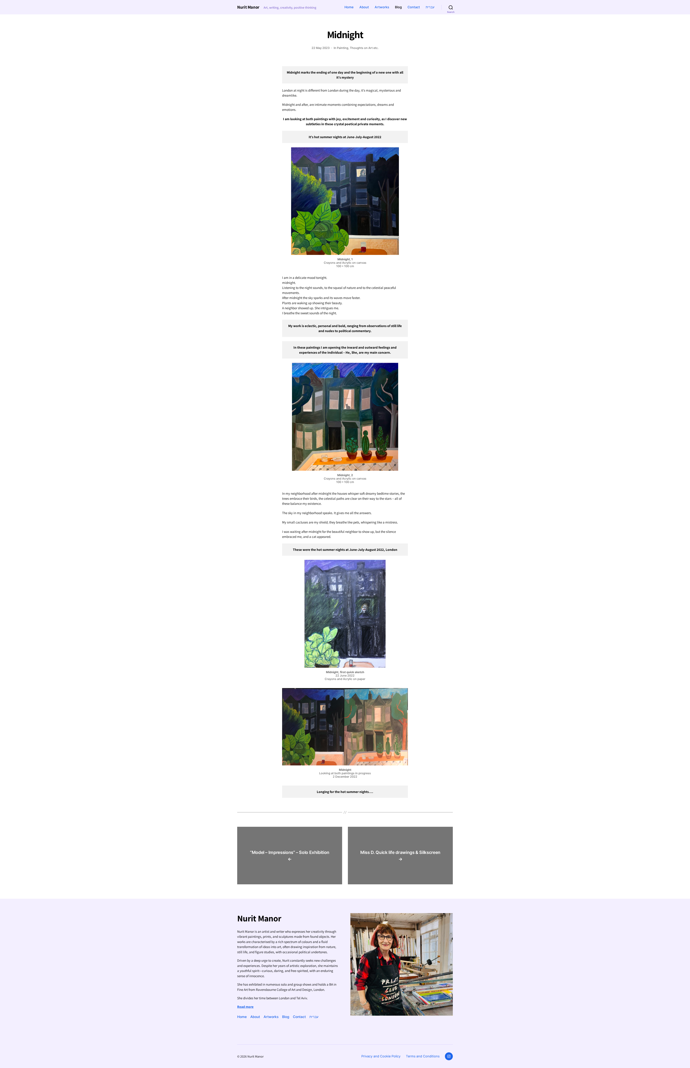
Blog (398, 7)
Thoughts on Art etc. (364, 48)
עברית (430, 7)
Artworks (382, 7)
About (364, 7)
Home (349, 7)
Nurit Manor (248, 7)
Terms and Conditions (423, 1056)
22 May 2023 (321, 48)
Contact (414, 7)
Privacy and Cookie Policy (381, 1056)
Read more (245, 1006)
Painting (342, 48)
